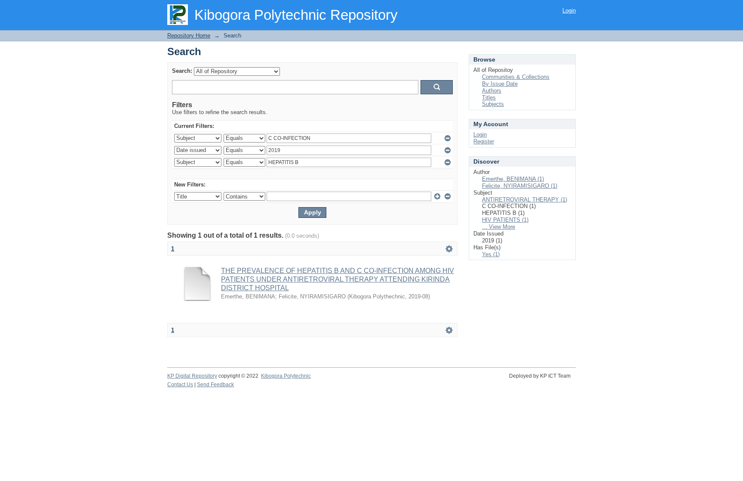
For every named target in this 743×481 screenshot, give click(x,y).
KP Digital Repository (192, 376)
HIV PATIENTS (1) (505, 220)
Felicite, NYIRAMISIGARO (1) (519, 186)
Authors (491, 90)
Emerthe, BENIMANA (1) (513, 179)
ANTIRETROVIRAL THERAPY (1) (524, 199)
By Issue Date (500, 84)
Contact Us (180, 385)
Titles (489, 97)
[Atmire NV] (575, 381)
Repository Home (188, 35)
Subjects (493, 104)
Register (483, 141)
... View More (498, 226)
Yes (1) (491, 254)
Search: (182, 71)
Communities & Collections (516, 77)
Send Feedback (215, 385)
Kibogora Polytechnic (286, 376)
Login (569, 10)
